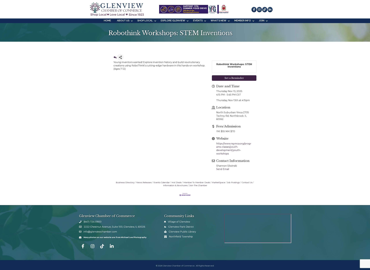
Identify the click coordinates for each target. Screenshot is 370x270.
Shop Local (145, 20)
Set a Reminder (234, 78)
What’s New (218, 20)
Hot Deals (177, 182)
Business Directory (125, 182)
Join (261, 20)
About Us (123, 20)
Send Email (222, 169)
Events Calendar (161, 182)
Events (198, 20)
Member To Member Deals (196, 182)
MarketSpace (218, 182)
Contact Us (247, 182)
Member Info (242, 20)
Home (107, 20)
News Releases (144, 182)
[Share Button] (120, 57)
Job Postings (233, 182)
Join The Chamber (198, 185)
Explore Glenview (173, 20)
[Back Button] (115, 58)
